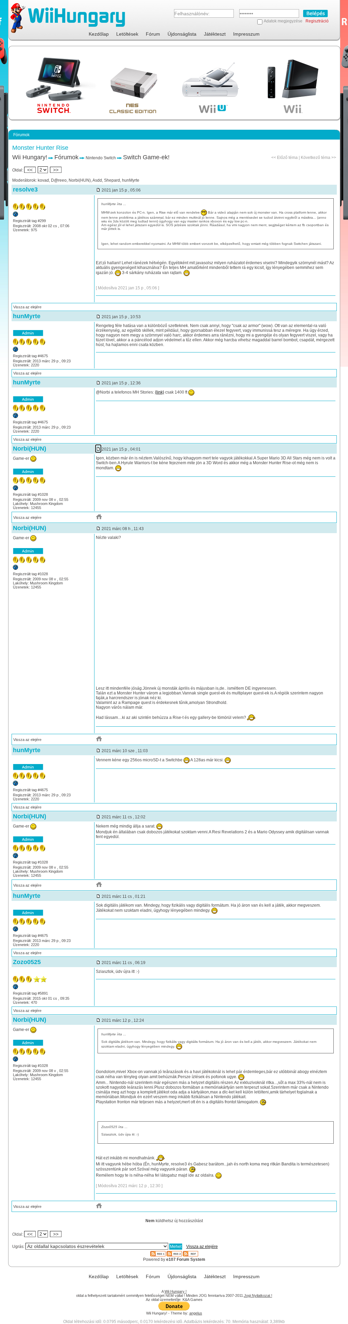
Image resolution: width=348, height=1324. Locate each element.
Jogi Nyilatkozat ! (258, 1295)
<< (29, 170)
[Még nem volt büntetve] (15, 350)
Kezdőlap (99, 34)
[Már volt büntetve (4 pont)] (15, 215)
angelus (195, 1313)
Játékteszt (215, 34)
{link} (159, 392)
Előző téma (287, 157)
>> (55, 170)
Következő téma (315, 157)
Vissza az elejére (27, 307)
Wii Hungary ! (175, 1291)
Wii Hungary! (29, 157)
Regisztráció (317, 21)
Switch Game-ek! (146, 157)
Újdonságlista (182, 34)
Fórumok (66, 157)
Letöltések (127, 34)
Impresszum (246, 34)
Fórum (153, 34)
